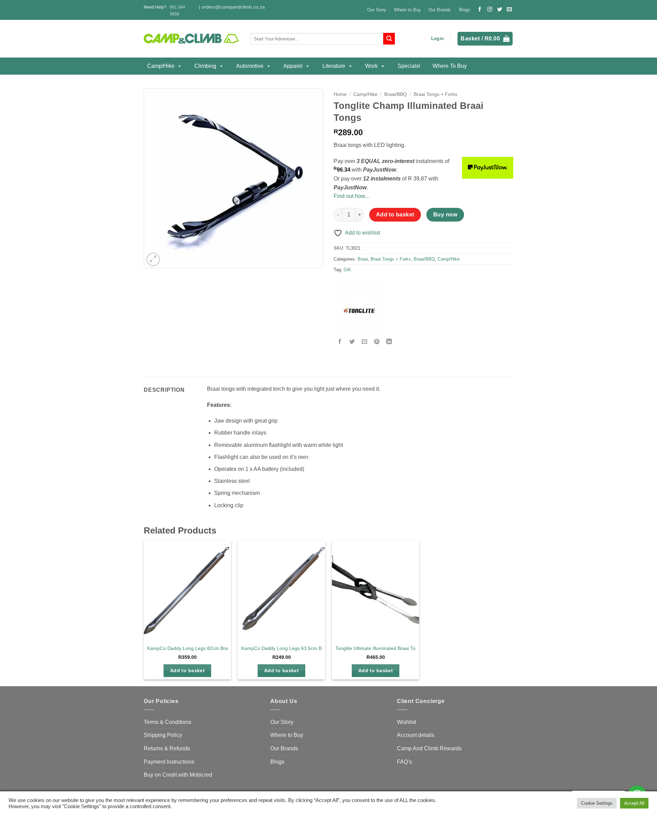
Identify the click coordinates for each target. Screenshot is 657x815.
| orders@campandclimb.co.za (232, 7)
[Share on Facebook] (340, 342)
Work (371, 66)
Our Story (376, 9)
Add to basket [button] (187, 670)
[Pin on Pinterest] (377, 342)
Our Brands (439, 9)
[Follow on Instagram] (489, 9)
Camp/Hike (161, 66)
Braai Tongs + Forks (435, 94)
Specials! (409, 66)
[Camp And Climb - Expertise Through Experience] (192, 39)
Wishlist (406, 722)
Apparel (292, 66)
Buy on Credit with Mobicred (178, 775)
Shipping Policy (163, 735)
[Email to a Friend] (364, 342)
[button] (437, 39)
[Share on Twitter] (352, 342)
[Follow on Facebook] (479, 9)
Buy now (445, 214)
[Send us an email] (509, 9)
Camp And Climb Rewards (429, 748)
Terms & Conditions (167, 722)
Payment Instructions (169, 762)
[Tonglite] (359, 310)
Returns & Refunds (167, 748)
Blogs (464, 9)
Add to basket (395, 214)
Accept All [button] (634, 803)
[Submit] (389, 39)
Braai (363, 259)
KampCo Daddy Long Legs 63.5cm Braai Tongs (292, 648)
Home (340, 94)
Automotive (249, 66)
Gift (347, 269)
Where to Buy (407, 9)
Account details (415, 735)
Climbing (205, 66)
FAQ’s (404, 762)
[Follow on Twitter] (499, 9)
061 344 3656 (177, 10)
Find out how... (351, 196)
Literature (333, 66)
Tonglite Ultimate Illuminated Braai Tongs (379, 648)
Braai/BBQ (395, 94)
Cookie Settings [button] (597, 803)
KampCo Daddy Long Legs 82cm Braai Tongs (196, 648)
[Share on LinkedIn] (389, 342)
